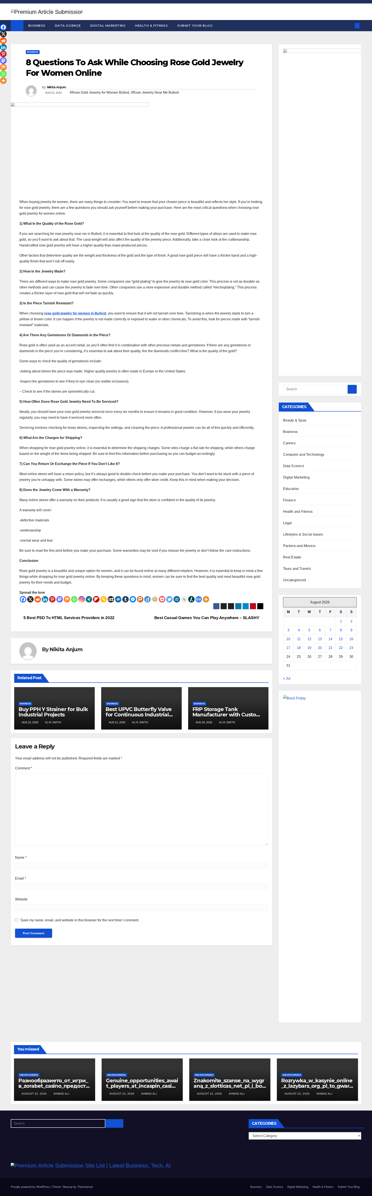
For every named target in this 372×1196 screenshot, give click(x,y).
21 (330, 648)
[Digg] (177, 599)
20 (320, 648)
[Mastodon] (59, 599)
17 (288, 648)
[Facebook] (23, 599)
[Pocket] (162, 599)
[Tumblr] (125, 599)
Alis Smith (53, 722)
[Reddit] (37, 599)
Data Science (68, 26)
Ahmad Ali (61, 1093)
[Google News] (198, 599)
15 (341, 639)
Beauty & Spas (295, 420)
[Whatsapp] (74, 599)
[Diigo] (147, 599)
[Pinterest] (52, 599)
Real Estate (292, 557)
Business (36, 26)
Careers (289, 443)
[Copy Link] (103, 599)
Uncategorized (294, 580)
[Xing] (89, 599)
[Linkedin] (45, 599)
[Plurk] (140, 599)
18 (299, 648)
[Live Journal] (184, 599)
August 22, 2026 (35, 1093)
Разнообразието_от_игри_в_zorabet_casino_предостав (53, 1085)
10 (288, 639)
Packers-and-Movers (299, 546)
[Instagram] (81, 599)
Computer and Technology (303, 454)
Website (21, 899)
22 (341, 648)
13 (320, 639)
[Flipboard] (96, 599)
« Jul (286, 678)
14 (330, 639)
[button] (350, 25)
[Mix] (67, 599)
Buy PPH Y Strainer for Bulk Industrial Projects (53, 712)
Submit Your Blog (194, 26)
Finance (289, 500)
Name (20, 857)
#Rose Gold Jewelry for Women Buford (99, 92)
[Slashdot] (191, 599)
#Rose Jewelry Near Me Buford (155, 92)
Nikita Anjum (56, 87)
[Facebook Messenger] (133, 599)
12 (309, 639)
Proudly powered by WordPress (31, 1186)
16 (351, 639)
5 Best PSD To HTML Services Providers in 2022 (69, 617)
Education (291, 489)
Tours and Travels (297, 568)
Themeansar (85, 1186)
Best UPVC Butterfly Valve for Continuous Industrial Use (138, 714)
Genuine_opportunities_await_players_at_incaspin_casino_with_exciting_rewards (142, 1085)
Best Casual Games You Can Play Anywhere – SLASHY (207, 617)
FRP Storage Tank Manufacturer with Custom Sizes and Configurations (226, 714)
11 (299, 639)
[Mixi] (155, 599)
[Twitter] (169, 599)
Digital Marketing (108, 26)
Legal (287, 523)
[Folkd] (118, 599)
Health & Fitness (151, 26)
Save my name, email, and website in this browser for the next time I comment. (79, 920)
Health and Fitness (298, 511)
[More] (206, 599)
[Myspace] (111, 599)
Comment (23, 768)
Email (20, 878)
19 (309, 648)
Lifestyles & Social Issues (303, 534)
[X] (30, 599)
